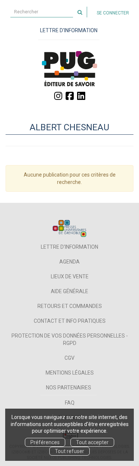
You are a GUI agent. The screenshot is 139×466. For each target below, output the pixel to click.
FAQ (70, 403)
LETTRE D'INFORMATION (68, 30)
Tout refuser (69, 451)
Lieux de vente (70, 276)
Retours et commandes (69, 306)
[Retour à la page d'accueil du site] (69, 68)
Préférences (45, 442)
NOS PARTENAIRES (68, 387)
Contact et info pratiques (70, 321)
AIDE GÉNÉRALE (69, 291)
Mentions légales (70, 373)
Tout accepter (92, 442)
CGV (69, 358)
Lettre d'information (69, 247)
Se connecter (113, 13)
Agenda (69, 262)
